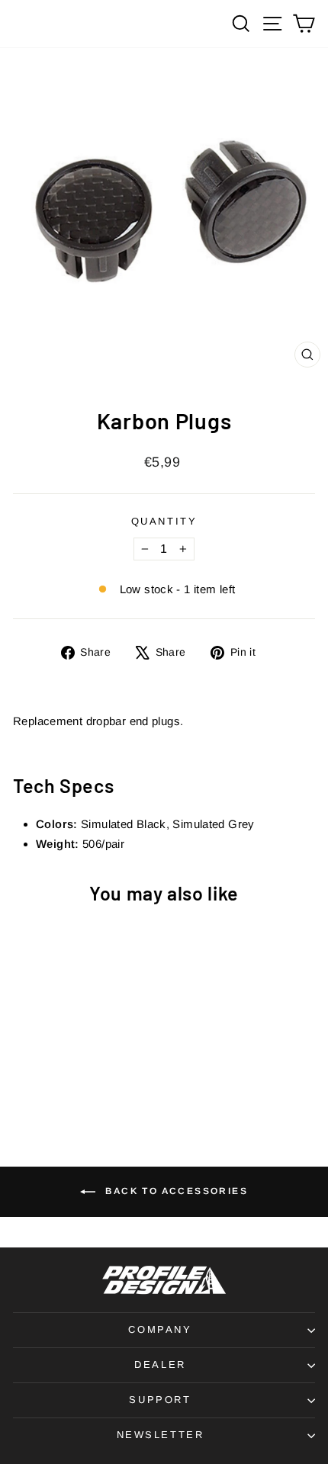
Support (160, 1399)
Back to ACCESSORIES (174, 1191)
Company (159, 1329)
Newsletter (160, 1434)
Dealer (160, 1364)
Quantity (164, 521)
